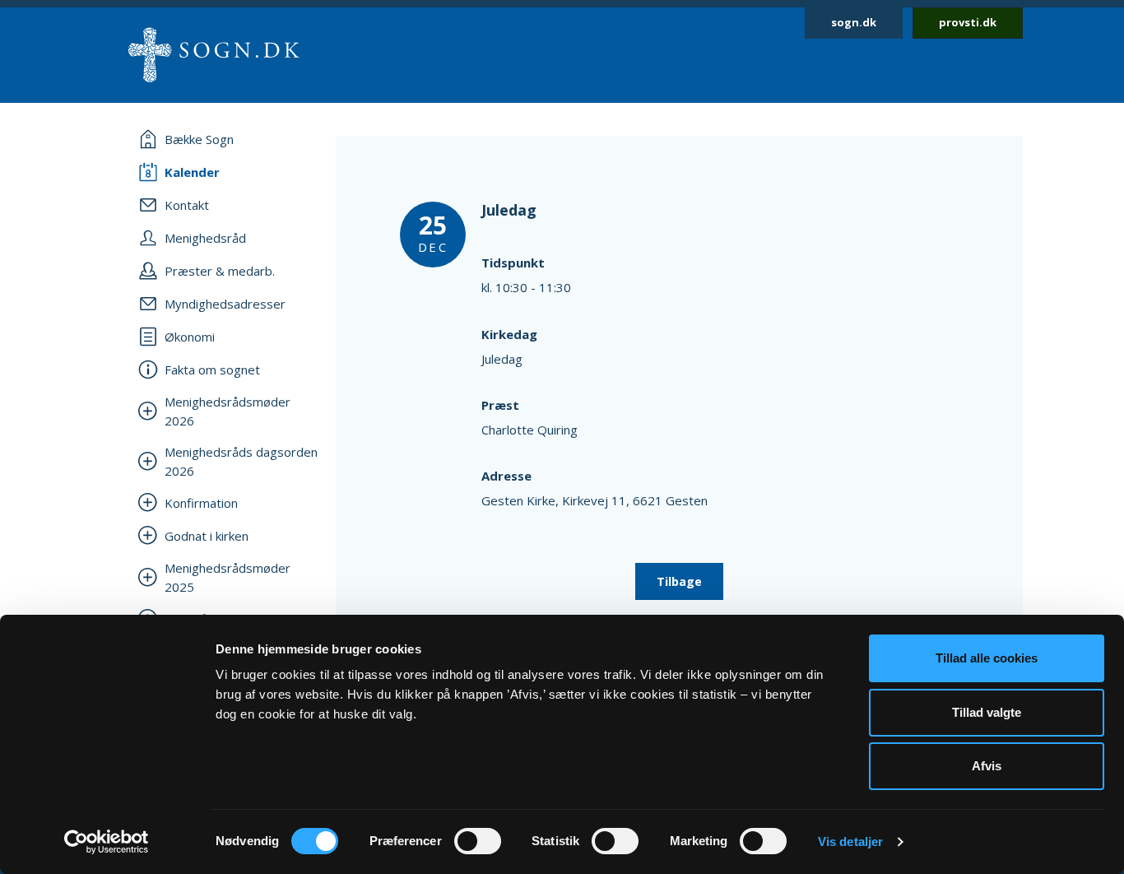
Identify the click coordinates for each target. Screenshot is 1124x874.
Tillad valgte (986, 712)
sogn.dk (853, 22)
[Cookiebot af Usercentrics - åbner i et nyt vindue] (107, 842)
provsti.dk (967, 22)
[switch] (477, 841)
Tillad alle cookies (987, 658)
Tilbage (679, 581)
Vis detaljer (850, 841)
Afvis (986, 766)
